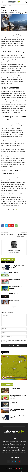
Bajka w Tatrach (13, 272)
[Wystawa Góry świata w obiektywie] (5, 288)
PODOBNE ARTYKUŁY (9, 259)
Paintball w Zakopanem (16, 388)
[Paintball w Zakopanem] (5, 390)
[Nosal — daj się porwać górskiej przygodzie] (5, 410)
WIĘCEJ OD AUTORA (8, 262)
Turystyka (19, 467)
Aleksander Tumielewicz (9, 12)
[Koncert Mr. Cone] (5, 295)
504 (23, 471)
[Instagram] (12, 461)
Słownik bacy (13, 402)
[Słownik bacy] (5, 404)
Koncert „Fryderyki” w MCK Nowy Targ (17, 416)
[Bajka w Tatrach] (5, 274)
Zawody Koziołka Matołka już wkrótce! (21, 235)
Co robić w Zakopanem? (11, 467)
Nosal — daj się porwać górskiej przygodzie (18, 409)
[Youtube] (19, 461)
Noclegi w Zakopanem (10, 468)
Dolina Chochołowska (7, 234)
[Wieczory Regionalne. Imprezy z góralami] (5, 397)
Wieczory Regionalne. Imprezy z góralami (18, 396)
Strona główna (4, 5)
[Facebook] (8, 461)
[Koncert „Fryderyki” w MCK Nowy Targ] (5, 267)
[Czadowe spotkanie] (5, 302)
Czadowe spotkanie (14, 300)
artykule (17, 209)
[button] (26, 2)
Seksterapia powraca (15, 279)
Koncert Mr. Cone (13, 293)
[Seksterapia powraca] (5, 281)
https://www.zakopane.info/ (14, 252)
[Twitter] (16, 461)
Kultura (10, 5)
